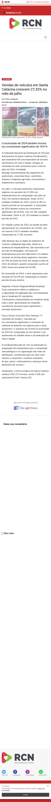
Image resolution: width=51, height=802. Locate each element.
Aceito (25, 795)
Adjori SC (29, 2)
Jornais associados (41, 2)
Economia (6, 79)
